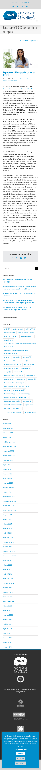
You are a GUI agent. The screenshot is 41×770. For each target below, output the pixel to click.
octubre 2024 (9, 506)
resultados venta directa (13, 405)
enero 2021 (8, 638)
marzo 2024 (8, 538)
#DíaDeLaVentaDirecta (26, 333)
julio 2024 (7, 519)
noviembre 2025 (10, 446)
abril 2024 (8, 533)
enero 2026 (8, 437)
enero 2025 (8, 492)
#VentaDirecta (27, 336)
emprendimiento (11, 368)
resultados (27, 79)
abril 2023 (8, 574)
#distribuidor (9, 333)
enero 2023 (8, 588)
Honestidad (20, 379)
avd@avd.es (25, 2)
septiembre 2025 (10, 456)
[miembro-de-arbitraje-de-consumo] (20, 726)
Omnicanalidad (19, 390)
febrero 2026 (9, 433)
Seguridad (29, 405)
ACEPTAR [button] (20, 753)
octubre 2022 (9, 601)
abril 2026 (8, 424)
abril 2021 (8, 633)
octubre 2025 (9, 451)
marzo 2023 (8, 578)
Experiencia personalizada (13, 375)
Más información (21, 749)
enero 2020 (8, 647)
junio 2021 (8, 629)
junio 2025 (8, 469)
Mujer (7, 390)
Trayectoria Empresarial (13, 412)
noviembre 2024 (10, 501)
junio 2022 (8, 606)
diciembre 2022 (9, 592)
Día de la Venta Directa (12, 364)
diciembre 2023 (9, 551)
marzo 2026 (8, 428)
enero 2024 (8, 547)
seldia (7, 408)
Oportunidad (9, 394)
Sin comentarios (13, 80)
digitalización (22, 361)
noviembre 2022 (10, 597)
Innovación (9, 383)
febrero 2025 (9, 487)
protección (23, 397)
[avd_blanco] (20, 658)
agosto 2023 (8, 560)
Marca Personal (10, 386)
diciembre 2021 (9, 624)
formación (8, 379)
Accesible (8, 340)
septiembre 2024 (10, 510)
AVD (7, 357)
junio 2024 (8, 524)
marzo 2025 (8, 483)
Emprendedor (29, 364)
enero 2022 (8, 620)
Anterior (25, 40)
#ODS (7, 336)
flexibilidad (30, 375)
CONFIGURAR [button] (20, 763)
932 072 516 (16, 2)
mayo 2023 (8, 569)
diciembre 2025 (9, 442)
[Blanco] (20, 676)
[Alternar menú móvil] (37, 21)
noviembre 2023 (10, 556)
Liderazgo (20, 383)
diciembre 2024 (9, 496)
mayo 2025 (8, 474)
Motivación (24, 386)
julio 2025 (7, 465)
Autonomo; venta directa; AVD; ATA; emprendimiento (16, 352)
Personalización (23, 394)
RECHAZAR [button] (20, 758)
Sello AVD (17, 408)
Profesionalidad (10, 397)
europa (7, 372)
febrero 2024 (9, 542)
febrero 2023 (9, 583)
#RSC (15, 336)
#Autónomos (18, 329)
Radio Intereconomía (12, 401)
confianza (27, 357)
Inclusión (32, 379)
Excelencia (18, 372)
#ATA (7, 329)
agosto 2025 (8, 460)
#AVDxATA (30, 329)
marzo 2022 (8, 615)
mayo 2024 (8, 528)
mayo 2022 (8, 610)
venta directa (30, 412)
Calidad (16, 357)
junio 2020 (8, 642)
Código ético (9, 361)
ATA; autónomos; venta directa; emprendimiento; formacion (20, 345)
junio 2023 (8, 565)
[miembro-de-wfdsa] (20, 700)
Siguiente (33, 40)
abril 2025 (8, 478)
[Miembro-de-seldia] (20, 713)
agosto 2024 (8, 515)
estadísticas (21, 79)
